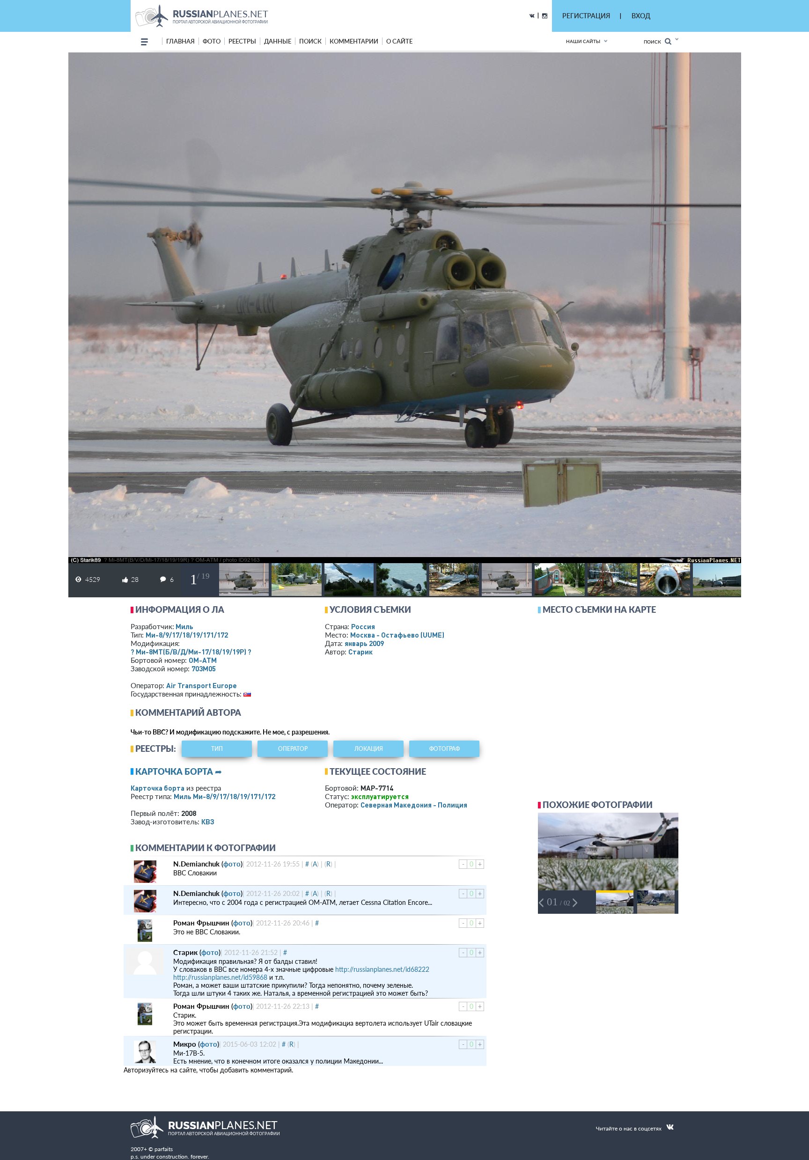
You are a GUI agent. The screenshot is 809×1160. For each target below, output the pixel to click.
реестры (242, 41)
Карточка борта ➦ (178, 771)
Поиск (654, 41)
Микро (184, 1044)
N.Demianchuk (196, 863)
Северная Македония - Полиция (413, 804)
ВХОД (641, 16)
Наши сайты (583, 41)
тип (217, 748)
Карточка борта (157, 788)
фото (212, 41)
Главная (180, 41)
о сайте (399, 41)
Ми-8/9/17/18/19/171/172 (187, 635)
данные (277, 41)
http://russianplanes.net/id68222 (382, 969)
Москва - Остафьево (397, 635)
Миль (184, 626)
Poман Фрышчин (201, 922)
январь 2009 (364, 643)
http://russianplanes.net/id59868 (220, 977)
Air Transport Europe (201, 685)
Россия (363, 626)
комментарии (354, 41)
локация (368, 748)
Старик (360, 651)
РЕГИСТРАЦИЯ (586, 16)
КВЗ (207, 821)
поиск (310, 41)
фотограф (444, 748)
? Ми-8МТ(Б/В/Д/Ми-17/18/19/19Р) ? (191, 651)
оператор (293, 748)
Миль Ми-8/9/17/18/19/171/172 (224, 796)
